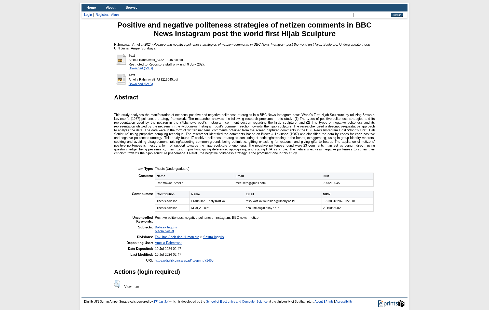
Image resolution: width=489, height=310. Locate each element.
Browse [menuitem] (131, 7)
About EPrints (324, 301)
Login (88, 15)
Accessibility (343, 301)
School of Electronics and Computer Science (237, 301)
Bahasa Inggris (166, 227)
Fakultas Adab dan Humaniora (177, 237)
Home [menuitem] (91, 7)
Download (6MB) (141, 84)
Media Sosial (164, 231)
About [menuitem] (110, 7)
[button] (117, 284)
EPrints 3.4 (161, 301)
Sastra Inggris (213, 237)
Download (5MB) (141, 68)
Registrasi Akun (107, 15)
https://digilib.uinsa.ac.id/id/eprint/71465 (184, 260)
